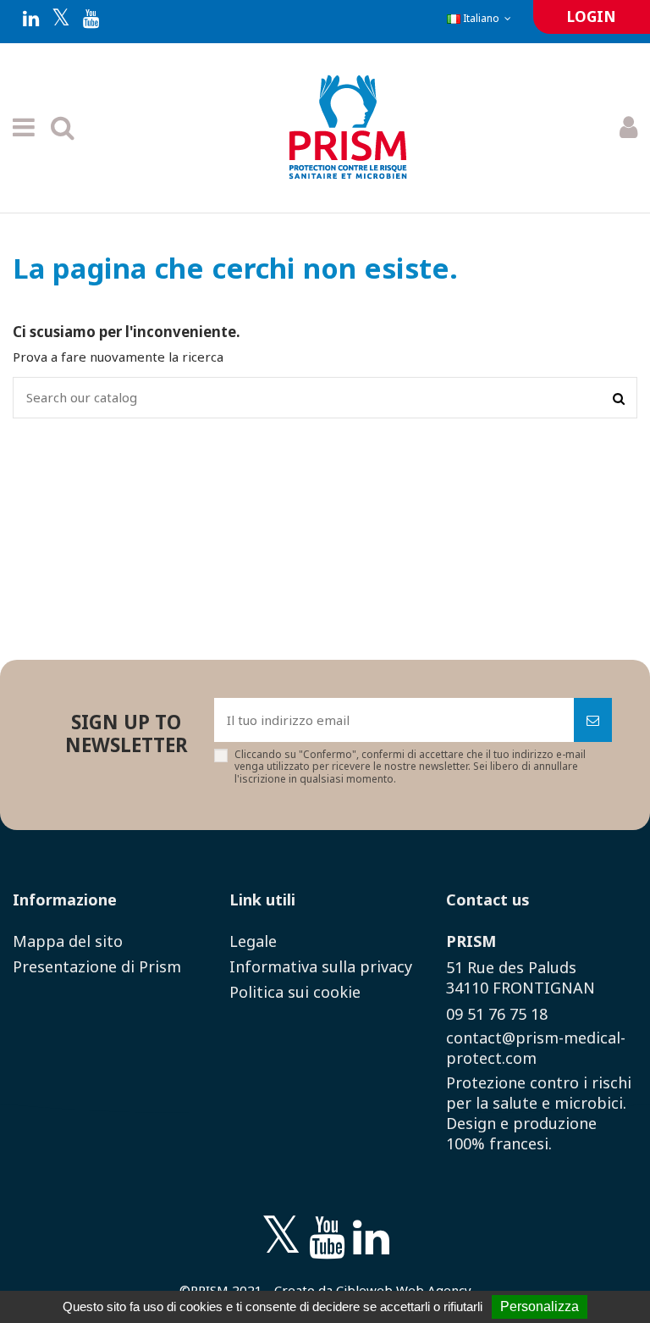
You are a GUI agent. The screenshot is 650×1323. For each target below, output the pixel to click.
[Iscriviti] (593, 720)
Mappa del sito (68, 941)
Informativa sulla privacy (320, 966)
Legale (253, 941)
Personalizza (539, 1306)
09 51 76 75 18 (497, 1014)
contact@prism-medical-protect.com (535, 1047)
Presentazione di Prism (97, 966)
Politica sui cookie (295, 992)
